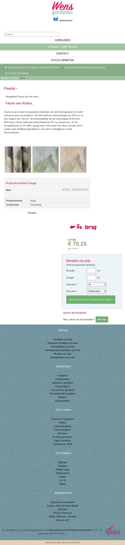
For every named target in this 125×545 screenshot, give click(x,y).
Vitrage (4, 78)
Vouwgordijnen (62, 400)
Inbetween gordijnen (62, 382)
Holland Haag (62, 469)
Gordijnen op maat (62, 339)
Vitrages (62, 397)
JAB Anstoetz (62, 473)
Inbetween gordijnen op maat (63, 343)
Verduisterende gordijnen (63, 393)
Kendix (62, 476)
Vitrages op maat (62, 353)
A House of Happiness (62, 419)
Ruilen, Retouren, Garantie (62, 516)
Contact (62, 53)
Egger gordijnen (62, 440)
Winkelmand (65, 20)
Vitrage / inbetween (62, 46)
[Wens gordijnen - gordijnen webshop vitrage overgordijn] (62, 9)
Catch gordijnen (62, 429)
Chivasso (62, 433)
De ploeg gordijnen (62, 437)
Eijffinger (62, 462)
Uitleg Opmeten (62, 60)
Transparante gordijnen (62, 390)
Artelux (14, 78)
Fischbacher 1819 (62, 444)
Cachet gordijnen (62, 426)
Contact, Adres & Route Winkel (62, 505)
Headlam (62, 466)
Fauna (22, 78)
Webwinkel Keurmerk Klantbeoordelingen (70, 530)
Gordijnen (62, 40)
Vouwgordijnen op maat (62, 357)
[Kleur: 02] (73, 172)
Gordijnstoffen (62, 379)
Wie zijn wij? (62, 520)
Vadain (62, 484)
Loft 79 (62, 480)
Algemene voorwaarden (62, 502)
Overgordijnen (62, 386)
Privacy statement (62, 513)
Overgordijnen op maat (62, 346)
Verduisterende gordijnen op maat (62, 350)
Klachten (62, 509)
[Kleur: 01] (45, 172)
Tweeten (32, 213)
